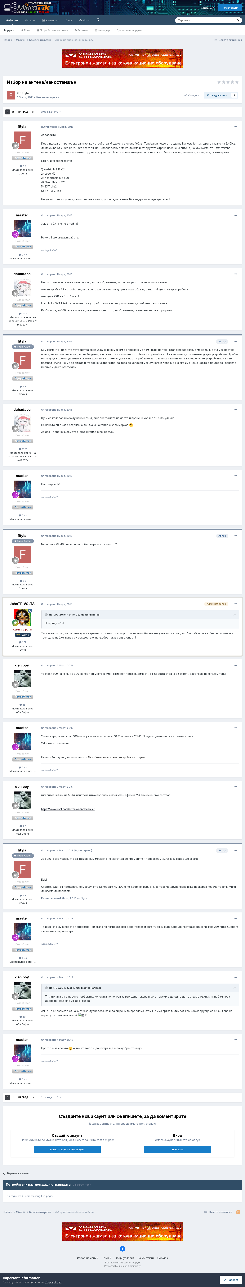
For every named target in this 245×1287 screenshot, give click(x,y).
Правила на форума (129, 30)
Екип (26, 30)
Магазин (30, 20)
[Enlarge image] (131, 425)
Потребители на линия (53, 30)
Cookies (162, 1258)
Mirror (86, 20)
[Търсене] (238, 20)
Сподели (193, 95)
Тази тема (223, 20)
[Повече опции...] (235, 126)
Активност (52, 20)
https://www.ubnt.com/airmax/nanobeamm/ (68, 809)
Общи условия (124, 1258)
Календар (103, 30)
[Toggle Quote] (46, 614)
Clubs (69, 20)
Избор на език (87, 1258)
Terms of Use (53, 1282)
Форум (13, 20)
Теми (106, 1258)
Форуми (8, 30)
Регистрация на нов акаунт (67, 1149)
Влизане (207, 7)
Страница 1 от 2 (50, 111)
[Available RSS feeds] (238, 1212)
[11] (98, 19)
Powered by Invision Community (122, 1266)
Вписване (178, 1149)
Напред (23, 111)
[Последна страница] (33, 111)
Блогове (82, 30)
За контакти (146, 1258)
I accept (232, 1279)
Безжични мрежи (47, 97)
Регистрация (230, 7)
